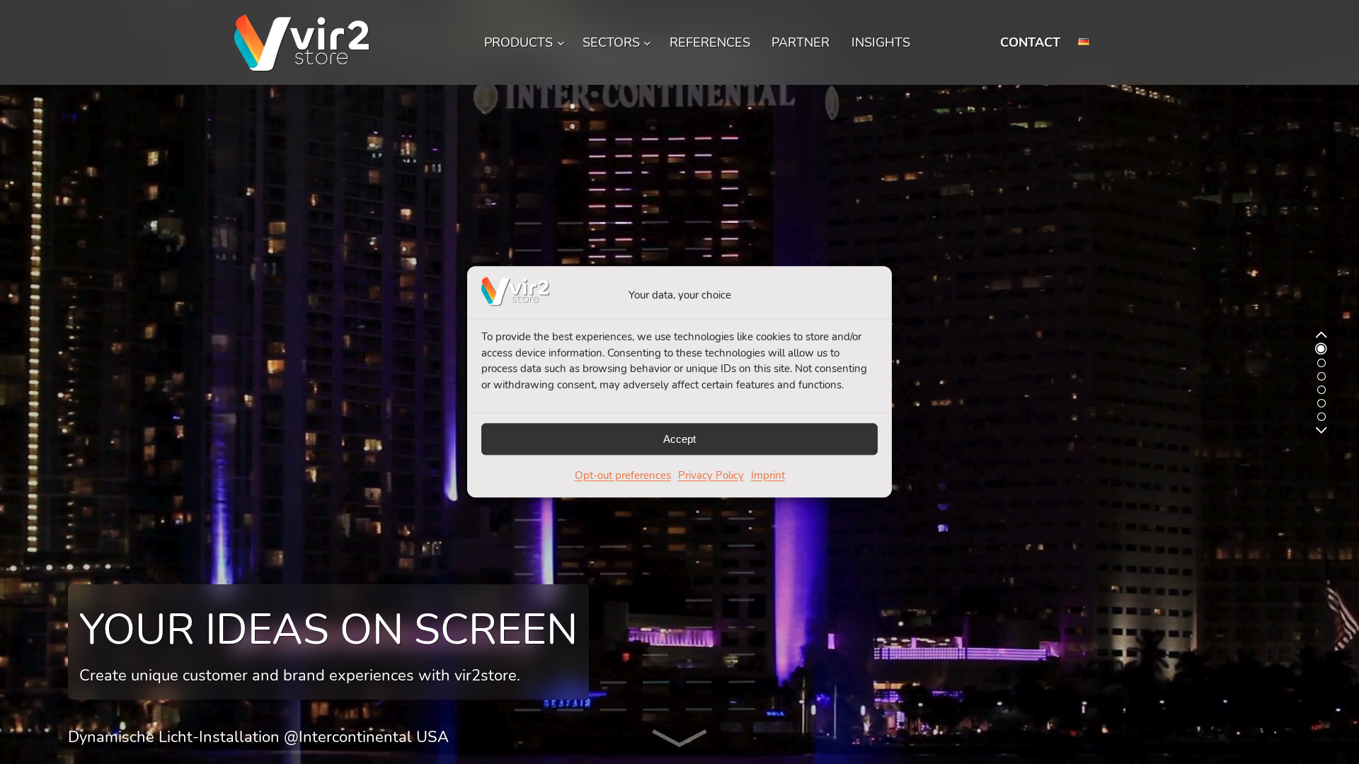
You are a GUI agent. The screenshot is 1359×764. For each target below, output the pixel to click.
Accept (679, 439)
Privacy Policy (711, 476)
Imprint (768, 476)
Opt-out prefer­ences (623, 476)
